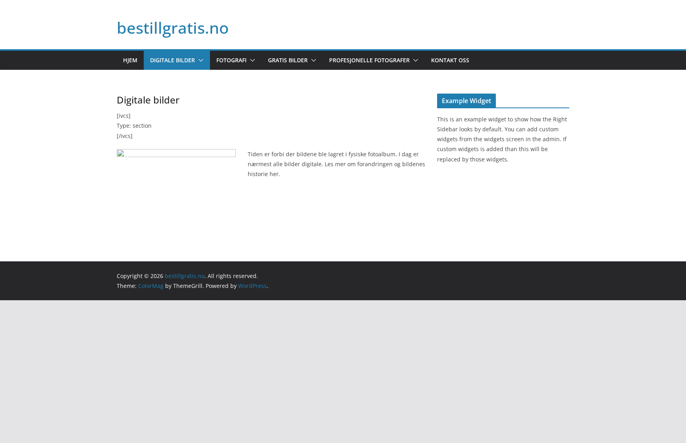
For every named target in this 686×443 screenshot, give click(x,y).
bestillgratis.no (173, 27)
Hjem (130, 60)
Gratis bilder (288, 60)
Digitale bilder (172, 60)
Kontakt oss (450, 60)
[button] (199, 60)
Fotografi (231, 60)
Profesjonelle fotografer (369, 60)
